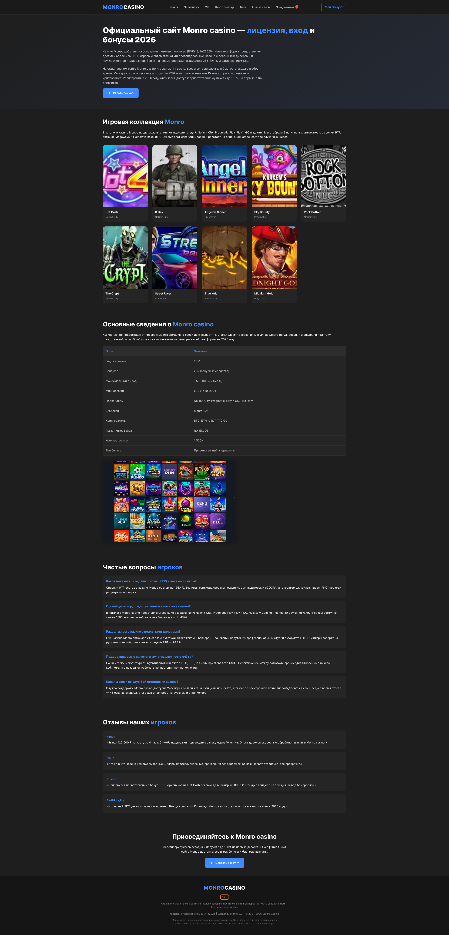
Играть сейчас (123, 93)
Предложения (286, 7)
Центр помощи (224, 7)
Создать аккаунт (227, 862)
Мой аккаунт (334, 7)
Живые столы (261, 7)
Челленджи (191, 7)
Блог (243, 7)
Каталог (173, 7)
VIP (207, 7)
